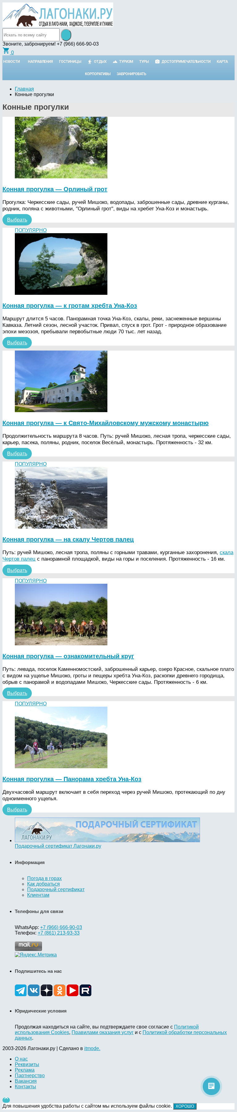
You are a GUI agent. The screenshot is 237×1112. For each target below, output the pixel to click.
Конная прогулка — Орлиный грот (54, 189)
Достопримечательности (185, 61)
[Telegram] (21, 994)
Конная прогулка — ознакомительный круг (68, 656)
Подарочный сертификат (56, 889)
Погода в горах (44, 878)
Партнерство (30, 1075)
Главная (24, 88)
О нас (21, 1058)
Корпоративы (97, 74)
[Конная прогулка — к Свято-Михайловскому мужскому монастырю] (118, 382)
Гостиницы (70, 61)
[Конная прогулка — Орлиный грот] (118, 148)
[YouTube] (72, 994)
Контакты (25, 1086)
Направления (40, 61)
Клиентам (38, 895)
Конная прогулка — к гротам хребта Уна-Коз (69, 305)
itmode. (92, 1048)
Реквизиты (27, 1064)
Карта (222, 61)
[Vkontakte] (34, 994)
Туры (144, 61)
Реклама (25, 1070)
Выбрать (17, 219)
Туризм (126, 61)
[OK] (59, 994)
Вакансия (26, 1081)
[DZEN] (46, 994)
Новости (11, 61)
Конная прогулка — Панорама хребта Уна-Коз (71, 779)
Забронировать (131, 74)
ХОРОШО (185, 1106)
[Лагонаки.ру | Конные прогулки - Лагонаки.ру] (57, 25)
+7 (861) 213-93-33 (59, 932)
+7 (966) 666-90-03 (61, 927)
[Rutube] (85, 994)
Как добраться (43, 884)
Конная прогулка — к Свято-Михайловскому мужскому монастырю (105, 423)
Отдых (100, 61)
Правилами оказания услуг (103, 1032)
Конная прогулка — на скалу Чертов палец (68, 539)
